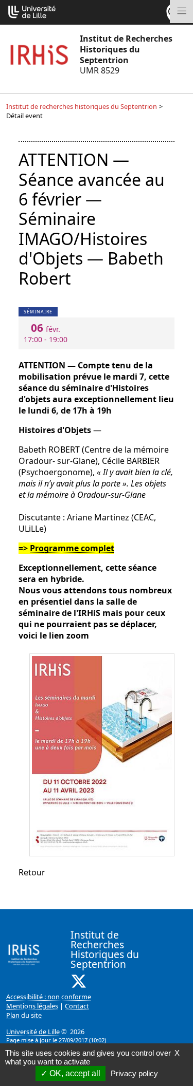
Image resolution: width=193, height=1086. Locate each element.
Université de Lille (33, 1031)
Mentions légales (32, 1005)
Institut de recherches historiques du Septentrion (81, 106)
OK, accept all (73, 1073)
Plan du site (24, 1015)
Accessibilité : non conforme (48, 996)
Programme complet (72, 548)
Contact (77, 1005)
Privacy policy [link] (134, 1073)
